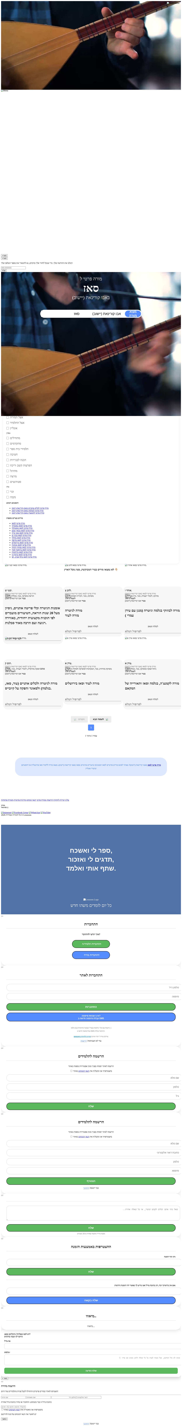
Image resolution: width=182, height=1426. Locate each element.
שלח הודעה (91, 1371)
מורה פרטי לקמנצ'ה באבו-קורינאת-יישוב (28, 513)
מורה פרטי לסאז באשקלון (22, 528)
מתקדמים (15, 443)
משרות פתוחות (7, 800)
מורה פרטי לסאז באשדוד (22, 526)
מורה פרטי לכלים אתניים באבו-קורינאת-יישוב (30, 508)
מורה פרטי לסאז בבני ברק (22, 533)
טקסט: (7, 1352)
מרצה (13, 476)
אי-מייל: (7, 1341)
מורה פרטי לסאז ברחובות (22, 552)
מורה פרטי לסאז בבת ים (21, 535)
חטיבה (14, 454)
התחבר (86, 1188)
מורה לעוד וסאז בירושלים (82, 683)
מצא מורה (133, 314)
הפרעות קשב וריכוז (21, 465)
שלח (3, 271)
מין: (7, 487)
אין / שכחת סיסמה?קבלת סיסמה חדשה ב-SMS (91, 1017)
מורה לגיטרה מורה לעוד (73, 612)
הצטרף (91, 1181)
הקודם (81, 719)
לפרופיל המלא (73, 631)
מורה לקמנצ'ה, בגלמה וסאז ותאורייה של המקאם (152, 685)
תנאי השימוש (83, 1071)
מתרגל (13, 470)
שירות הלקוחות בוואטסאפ (82, 1036)
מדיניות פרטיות (20, 800)
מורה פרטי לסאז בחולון (21, 538)
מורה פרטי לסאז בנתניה (21, 545)
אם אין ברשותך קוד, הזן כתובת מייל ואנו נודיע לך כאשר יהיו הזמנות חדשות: (145, 1285)
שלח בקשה (91, 1300)
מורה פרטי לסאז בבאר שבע (23, 530)
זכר (12, 491)
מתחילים (15, 438)
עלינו (67, 800)
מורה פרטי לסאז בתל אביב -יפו (24, 557)
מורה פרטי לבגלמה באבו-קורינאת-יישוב (27, 510)
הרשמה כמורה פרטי (45, 800)
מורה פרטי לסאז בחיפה (21, 540)
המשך (4, 1419)
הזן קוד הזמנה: (170, 1257)
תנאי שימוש (31, 800)
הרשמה (84, 1041)
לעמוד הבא (98, 719)
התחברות (91, 1006)
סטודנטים (15, 481)
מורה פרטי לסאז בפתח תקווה (23, 547)
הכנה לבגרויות (18, 460)
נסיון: (8, 433)
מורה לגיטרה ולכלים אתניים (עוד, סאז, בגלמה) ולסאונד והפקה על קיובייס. (31, 685)
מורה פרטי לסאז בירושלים (22, 542)
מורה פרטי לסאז (18, 523)
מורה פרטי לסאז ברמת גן (22, 554)
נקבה (13, 497)
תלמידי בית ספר (19, 449)
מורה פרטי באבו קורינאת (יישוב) (20, 593)
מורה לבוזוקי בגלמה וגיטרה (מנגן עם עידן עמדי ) (152, 612)
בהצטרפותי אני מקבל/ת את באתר (92, 1071)
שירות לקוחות (59, 800)
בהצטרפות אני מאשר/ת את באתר (23, 1410)
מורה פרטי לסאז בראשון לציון (23, 550)
